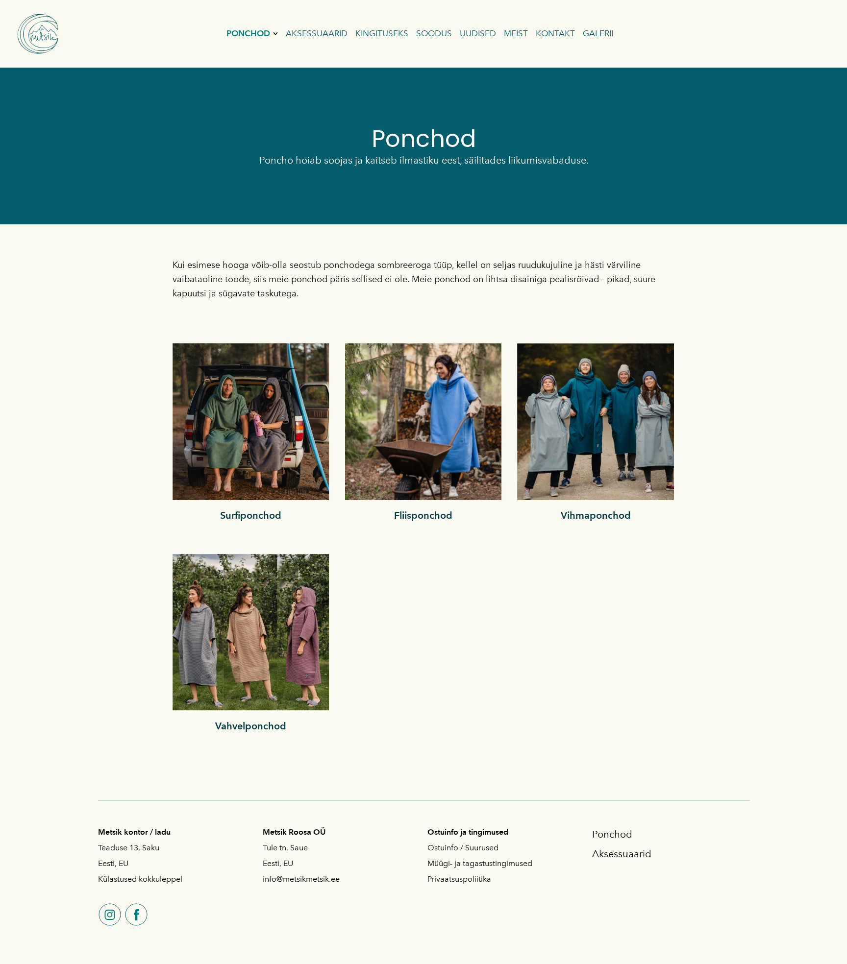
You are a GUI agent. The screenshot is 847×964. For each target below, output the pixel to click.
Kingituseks (381, 33)
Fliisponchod (423, 515)
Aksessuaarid (317, 33)
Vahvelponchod (250, 726)
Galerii (598, 33)
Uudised (478, 33)
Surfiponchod (250, 515)
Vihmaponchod (596, 515)
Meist (516, 33)
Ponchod (248, 33)
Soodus (434, 33)
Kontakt (555, 33)
